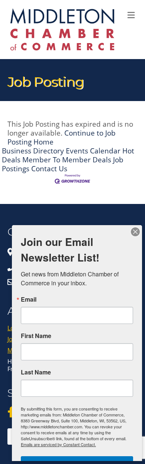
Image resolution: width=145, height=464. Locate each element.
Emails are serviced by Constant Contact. (58, 444)
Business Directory (33, 151)
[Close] (135, 231)
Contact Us (49, 168)
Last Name (36, 372)
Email (28, 299)
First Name (36, 336)
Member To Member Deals (66, 160)
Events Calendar (93, 151)
